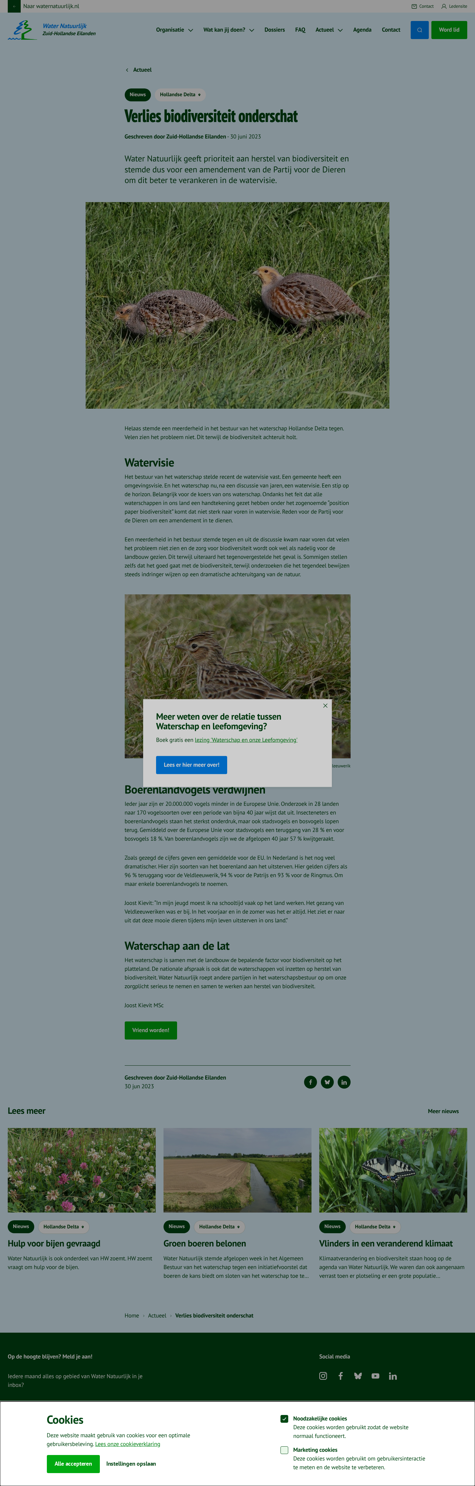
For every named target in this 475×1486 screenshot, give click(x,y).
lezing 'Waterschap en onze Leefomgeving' (246, 740)
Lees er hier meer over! (191, 765)
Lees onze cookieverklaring (127, 1444)
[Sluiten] (325, 705)
